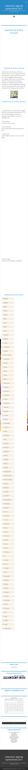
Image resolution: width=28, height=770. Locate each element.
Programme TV (14, 734)
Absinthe (5, 302)
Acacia (5, 306)
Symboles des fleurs (14, 737)
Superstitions (14, 738)
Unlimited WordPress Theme (9, 768)
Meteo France (14, 667)
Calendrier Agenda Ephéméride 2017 (14, 7)
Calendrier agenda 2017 (14, 732)
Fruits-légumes (14, 735)
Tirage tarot (14, 742)
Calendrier (14, 733)
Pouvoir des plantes (14, 736)
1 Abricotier (5, 298)
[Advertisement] (14, 51)
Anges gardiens (14, 741)
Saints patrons (14, 740)
